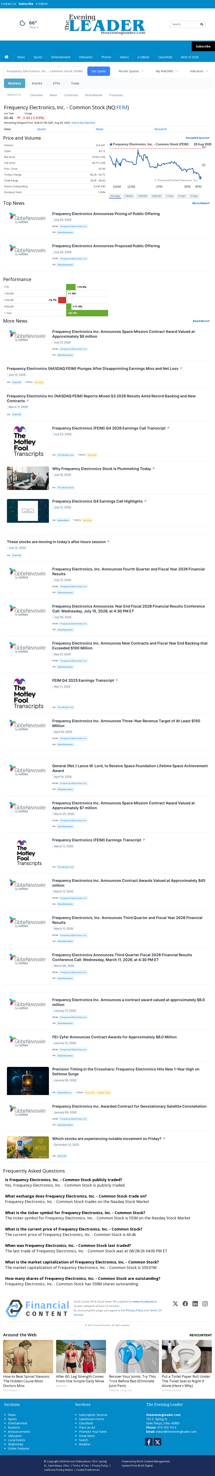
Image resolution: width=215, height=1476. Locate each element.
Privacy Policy (134, 1310)
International (93, 95)
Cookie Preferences (88, 1469)
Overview (36, 95)
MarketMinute (64, 1092)
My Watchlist (164, 71)
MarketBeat (63, 520)
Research (160, 129)
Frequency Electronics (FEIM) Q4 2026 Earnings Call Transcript (111, 428)
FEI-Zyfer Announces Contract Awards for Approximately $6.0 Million (114, 1037)
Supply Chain (104, 1092)
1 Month (142, 195)
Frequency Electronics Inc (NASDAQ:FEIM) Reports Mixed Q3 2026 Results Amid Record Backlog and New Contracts (101, 398)
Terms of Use (80, 1465)
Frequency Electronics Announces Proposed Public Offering (106, 246)
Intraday (115, 195)
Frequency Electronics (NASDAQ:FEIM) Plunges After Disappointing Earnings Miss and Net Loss (94, 368)
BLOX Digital (145, 1465)
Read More (200, 321)
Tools (75, 83)
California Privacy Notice (58, 1469)
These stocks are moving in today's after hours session (58, 542)
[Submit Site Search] (201, 24)
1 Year (169, 195)
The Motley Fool (65, 455)
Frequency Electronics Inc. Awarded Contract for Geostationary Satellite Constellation (129, 1106)
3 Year (181, 195)
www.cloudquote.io (145, 1301)
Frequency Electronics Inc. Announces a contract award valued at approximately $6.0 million (128, 1002)
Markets (14, 83)
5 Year (194, 195)
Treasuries (116, 95)
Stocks (37, 83)
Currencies (71, 95)
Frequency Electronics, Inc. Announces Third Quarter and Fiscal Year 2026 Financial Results (127, 920)
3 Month (156, 195)
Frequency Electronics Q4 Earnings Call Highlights (99, 501)
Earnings (39, 382)
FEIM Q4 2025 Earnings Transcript (85, 680)
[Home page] (104, 24)
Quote (41, 129)
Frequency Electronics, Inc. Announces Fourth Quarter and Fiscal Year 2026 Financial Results (128, 571)
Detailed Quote (197, 138)
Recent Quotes (129, 71)
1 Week (129, 195)
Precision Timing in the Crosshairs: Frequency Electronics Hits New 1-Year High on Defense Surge (125, 1071)
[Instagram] (205, 1308)
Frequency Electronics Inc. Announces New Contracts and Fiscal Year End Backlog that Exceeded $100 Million (130, 645)
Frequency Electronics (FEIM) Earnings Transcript (98, 840)
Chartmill (16, 382)
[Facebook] (185, 1308)
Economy (90, 1092)
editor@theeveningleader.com (176, 1432)
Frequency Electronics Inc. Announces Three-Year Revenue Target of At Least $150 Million (126, 723)
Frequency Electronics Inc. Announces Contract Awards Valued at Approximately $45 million (128, 883)
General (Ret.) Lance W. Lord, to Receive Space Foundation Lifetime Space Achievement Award (130, 768)
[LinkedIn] (195, 1308)
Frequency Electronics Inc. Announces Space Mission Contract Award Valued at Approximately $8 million (123, 334)
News (53, 95)
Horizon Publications (78, 1461)
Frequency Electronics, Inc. (73, 226)
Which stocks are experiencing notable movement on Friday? (108, 1138)
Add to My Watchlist (83, 123)
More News (200, 203)
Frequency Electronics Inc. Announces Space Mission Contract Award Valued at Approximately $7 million (123, 805)
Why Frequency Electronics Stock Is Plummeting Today (103, 468)
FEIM (122, 107)
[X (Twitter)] (175, 1308)
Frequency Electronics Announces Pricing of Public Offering (106, 213)
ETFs (56, 83)
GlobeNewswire (65, 232)
